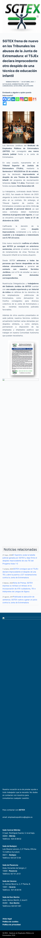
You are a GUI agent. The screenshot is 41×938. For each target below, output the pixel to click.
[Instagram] (22, 99)
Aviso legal (7, 919)
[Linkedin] (13, 99)
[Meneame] (30, 99)
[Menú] (38, 17)
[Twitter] (9, 99)
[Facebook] (5, 99)
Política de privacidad (12, 924)
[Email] (26, 99)
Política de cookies (10, 921)
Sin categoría (28, 86)
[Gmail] (34, 99)
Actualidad (7, 84)
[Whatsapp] (17, 99)
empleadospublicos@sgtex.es (20, 817)
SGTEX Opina (18, 86)
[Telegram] (5, 103)
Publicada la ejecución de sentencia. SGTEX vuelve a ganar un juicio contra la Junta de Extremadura (20, 600)
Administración (18, 84)
